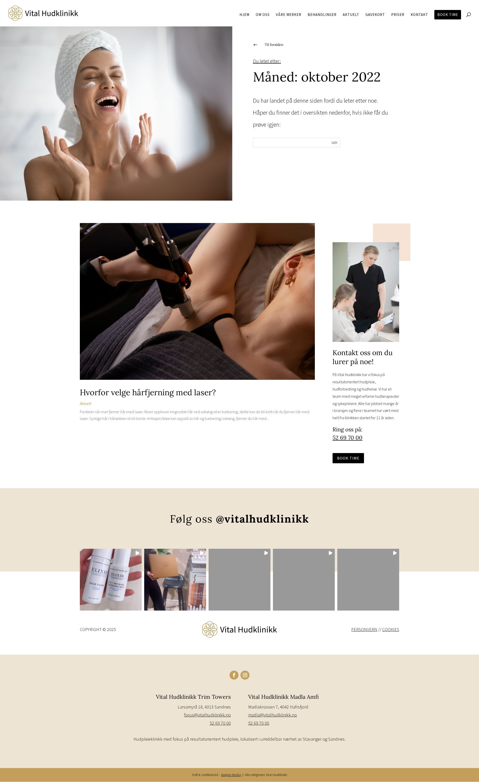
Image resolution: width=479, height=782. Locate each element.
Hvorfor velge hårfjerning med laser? (148, 392)
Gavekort (375, 15)
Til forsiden (274, 44)
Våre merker (288, 15)
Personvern (364, 629)
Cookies (390, 629)
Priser (397, 15)
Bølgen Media (231, 775)
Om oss (263, 15)
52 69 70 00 (347, 437)
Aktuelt (351, 15)
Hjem (244, 15)
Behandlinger (322, 15)
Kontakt (419, 15)
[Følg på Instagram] (244, 675)
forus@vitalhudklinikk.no (207, 715)
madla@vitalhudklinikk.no (272, 715)
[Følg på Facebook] (234, 675)
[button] (111, 580)
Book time (447, 14)
